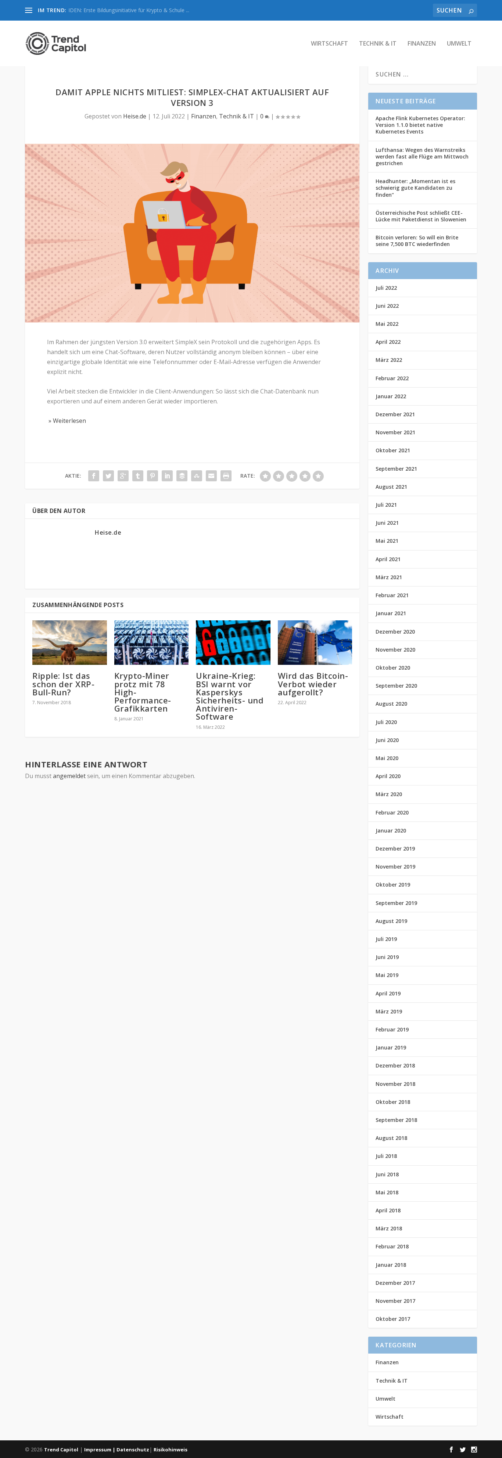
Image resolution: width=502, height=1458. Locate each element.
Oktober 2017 (393, 1318)
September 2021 (396, 468)
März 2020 (389, 794)
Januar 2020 (391, 830)
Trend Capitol (61, 1449)
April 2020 (388, 776)
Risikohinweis (170, 1449)
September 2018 (396, 1119)
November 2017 (395, 1300)
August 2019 (391, 920)
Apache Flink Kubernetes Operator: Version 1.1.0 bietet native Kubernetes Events (420, 125)
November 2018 (395, 1083)
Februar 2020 (392, 812)
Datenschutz (132, 1449)
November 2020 (395, 649)
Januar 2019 (391, 1047)
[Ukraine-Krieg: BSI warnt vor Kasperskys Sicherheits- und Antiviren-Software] (233, 642)
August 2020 (391, 703)
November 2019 (395, 866)
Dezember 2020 (395, 631)
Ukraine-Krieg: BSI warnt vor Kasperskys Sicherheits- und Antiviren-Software (229, 696)
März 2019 (389, 1011)
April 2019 (388, 993)
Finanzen (422, 43)
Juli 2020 (386, 722)
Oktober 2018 (393, 1101)
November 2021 (395, 432)
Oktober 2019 (393, 884)
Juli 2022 (386, 287)
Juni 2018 (387, 1174)
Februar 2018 (392, 1246)
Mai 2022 (387, 323)
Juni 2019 (387, 956)
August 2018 (391, 1137)
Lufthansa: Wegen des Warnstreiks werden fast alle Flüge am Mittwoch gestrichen (422, 156)
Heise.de (134, 116)
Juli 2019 (386, 938)
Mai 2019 (387, 975)
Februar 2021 (392, 595)
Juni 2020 (387, 740)
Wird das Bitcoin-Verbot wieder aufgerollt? (313, 683)
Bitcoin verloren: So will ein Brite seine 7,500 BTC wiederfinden (417, 240)
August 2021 (391, 486)
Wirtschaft (329, 43)
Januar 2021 (391, 613)
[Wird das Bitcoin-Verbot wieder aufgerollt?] (315, 642)
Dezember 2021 (395, 414)
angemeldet (69, 776)
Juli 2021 (386, 504)
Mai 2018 (387, 1192)
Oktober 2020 (393, 667)
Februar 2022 (392, 378)
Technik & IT (378, 43)
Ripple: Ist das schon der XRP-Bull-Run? (63, 683)
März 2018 (389, 1228)
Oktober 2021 (393, 450)
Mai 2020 (387, 758)
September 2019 (396, 902)
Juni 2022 (387, 305)
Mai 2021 (387, 540)
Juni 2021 (387, 522)
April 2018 (388, 1210)
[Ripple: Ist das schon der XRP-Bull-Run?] (69, 642)
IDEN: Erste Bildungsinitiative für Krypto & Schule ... (128, 10)
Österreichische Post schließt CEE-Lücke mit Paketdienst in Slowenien (421, 216)
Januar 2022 (391, 396)
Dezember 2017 (395, 1282)
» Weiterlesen (66, 421)
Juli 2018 (386, 1155)
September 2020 (396, 685)
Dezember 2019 (395, 848)
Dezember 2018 (395, 1065)
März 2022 (389, 359)
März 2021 (389, 577)
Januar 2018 (391, 1264)
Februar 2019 (392, 1029)
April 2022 (388, 341)
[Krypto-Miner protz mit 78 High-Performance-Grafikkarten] (151, 642)
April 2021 (388, 559)
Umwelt (459, 43)
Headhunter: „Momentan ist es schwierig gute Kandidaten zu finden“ (415, 188)
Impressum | (100, 1449)
